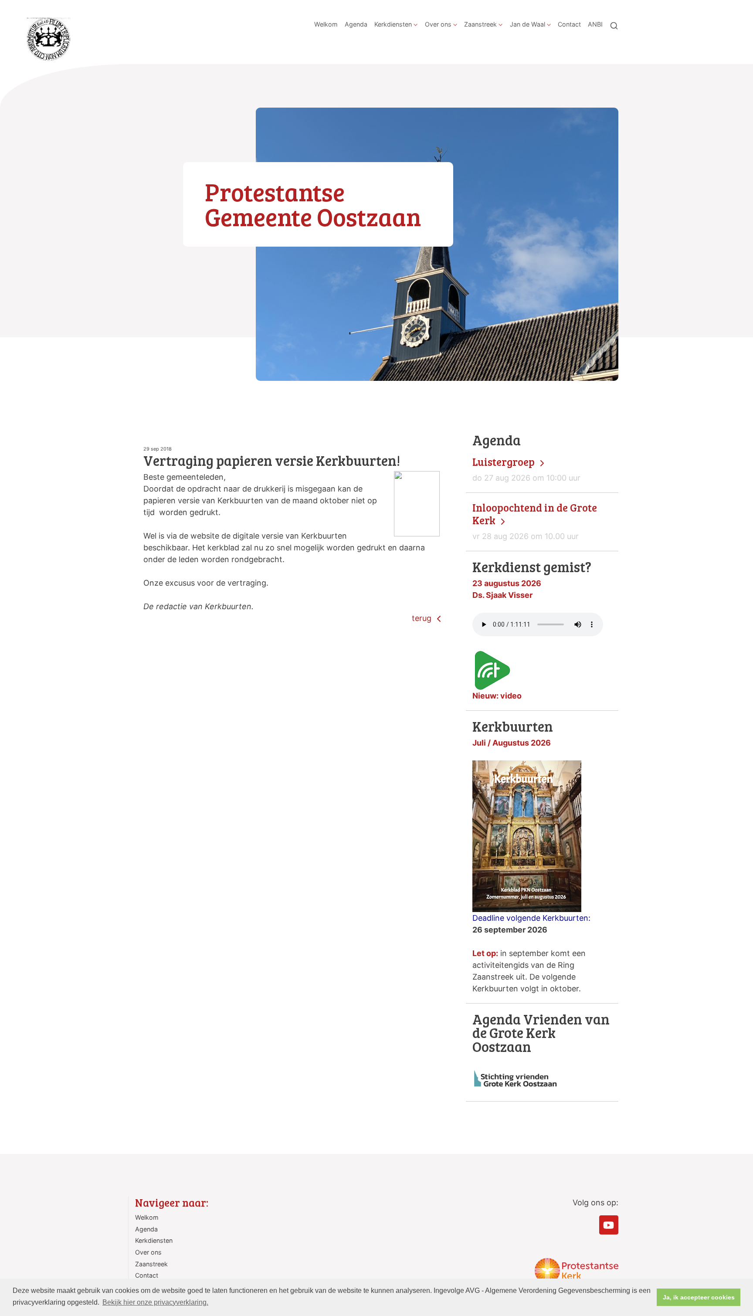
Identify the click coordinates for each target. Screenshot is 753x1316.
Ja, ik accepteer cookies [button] (699, 1297)
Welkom (326, 24)
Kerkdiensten (393, 24)
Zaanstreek (480, 24)
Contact (569, 24)
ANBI (595, 24)
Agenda (356, 24)
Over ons (438, 24)
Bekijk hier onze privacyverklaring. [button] (155, 1302)
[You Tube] (608, 1225)
